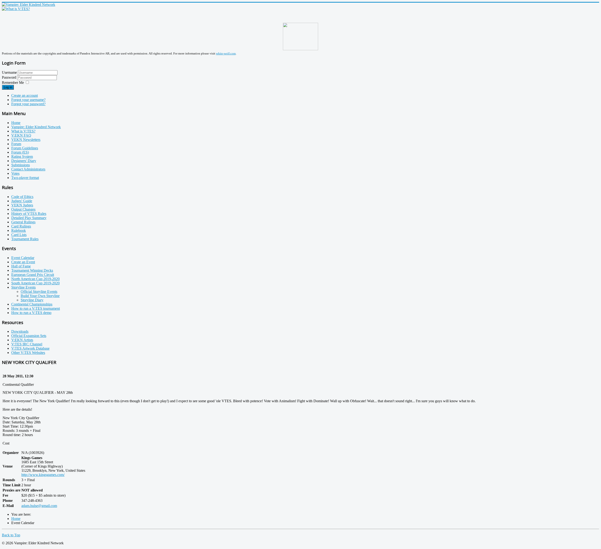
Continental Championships (31, 304)
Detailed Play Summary (28, 218)
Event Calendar (22, 258)
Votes (15, 173)
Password (9, 77)
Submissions (20, 165)
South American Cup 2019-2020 (35, 283)
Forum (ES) (20, 152)
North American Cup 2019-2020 (35, 279)
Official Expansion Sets (28, 336)
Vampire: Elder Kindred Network (36, 127)
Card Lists (19, 235)
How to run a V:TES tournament (35, 308)
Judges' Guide (21, 201)
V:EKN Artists (22, 340)
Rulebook (18, 230)
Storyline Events (23, 287)
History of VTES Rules (28, 214)
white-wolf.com (226, 53)
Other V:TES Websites (28, 353)
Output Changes (23, 209)
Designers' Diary (23, 161)
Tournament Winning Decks (32, 270)
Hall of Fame (21, 266)
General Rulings (23, 222)
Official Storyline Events (39, 292)
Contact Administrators (28, 169)
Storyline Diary (32, 300)
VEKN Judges (22, 205)
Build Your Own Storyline (40, 296)
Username (9, 72)
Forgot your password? (28, 104)
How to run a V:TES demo (31, 313)
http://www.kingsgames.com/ (43, 475)
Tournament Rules (25, 239)
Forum (16, 144)
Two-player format (25, 178)
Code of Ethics (22, 197)
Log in (8, 87)
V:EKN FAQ (21, 135)
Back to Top (11, 535)
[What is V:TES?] (16, 9)
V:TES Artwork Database (30, 348)
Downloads (19, 331)
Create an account (24, 95)
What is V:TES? (23, 131)
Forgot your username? (28, 100)
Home (15, 123)
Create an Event (23, 262)
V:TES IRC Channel (26, 344)
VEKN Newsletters (25, 140)
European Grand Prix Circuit (32, 275)
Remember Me (13, 83)
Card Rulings (21, 226)
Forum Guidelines (24, 148)
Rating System (22, 157)
